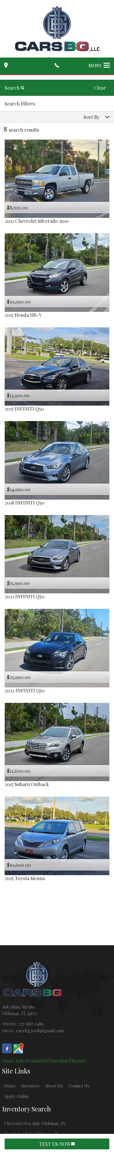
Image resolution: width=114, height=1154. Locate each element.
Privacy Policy (14, 1060)
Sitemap (78, 1060)
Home (10, 1086)
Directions (60, 1060)
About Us (54, 1086)
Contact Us (38, 1060)
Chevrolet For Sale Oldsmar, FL (35, 1123)
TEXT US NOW (55, 1144)
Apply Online (16, 1096)
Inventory (30, 1086)
